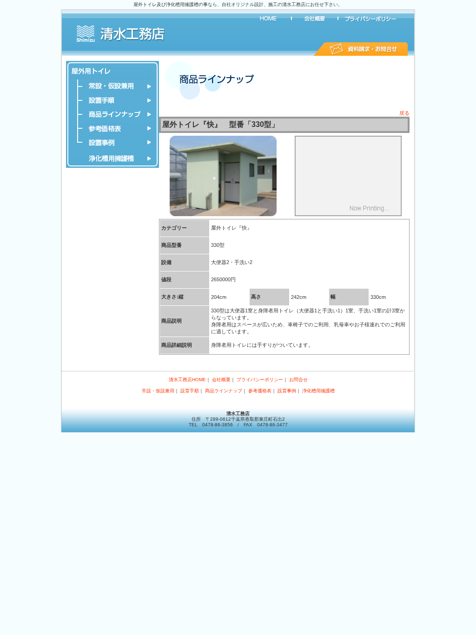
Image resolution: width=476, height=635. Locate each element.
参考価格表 (112, 128)
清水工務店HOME (268, 18)
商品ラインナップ (112, 114)
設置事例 (112, 142)
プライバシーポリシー (370, 18)
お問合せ (360, 49)
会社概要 (314, 18)
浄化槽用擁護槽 (112, 158)
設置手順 (112, 100)
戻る (404, 113)
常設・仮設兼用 (112, 86)
